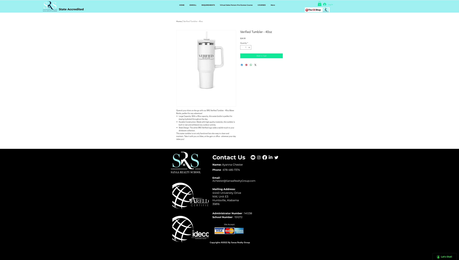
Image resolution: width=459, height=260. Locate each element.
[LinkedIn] (270, 157)
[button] (320, 3)
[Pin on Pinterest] (246, 64)
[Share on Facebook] (241, 64)
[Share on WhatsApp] (250, 64)
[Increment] (249, 47)
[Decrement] (242, 47)
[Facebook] (264, 157)
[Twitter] (276, 157)
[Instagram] (259, 157)
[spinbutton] (246, 47)
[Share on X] (255, 64)
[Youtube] (253, 157)
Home (179, 21)
